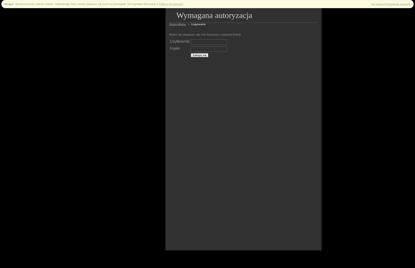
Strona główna (177, 24)
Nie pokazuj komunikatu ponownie (391, 4)
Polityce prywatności (171, 4)
